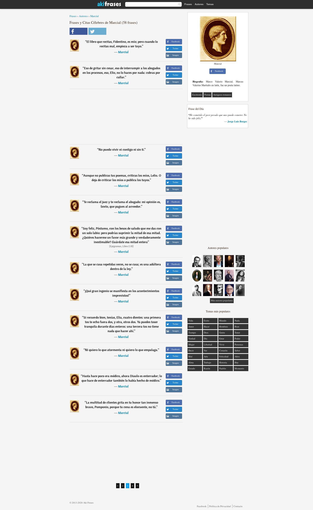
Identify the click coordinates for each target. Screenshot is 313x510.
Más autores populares (222, 300)
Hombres (223, 326)
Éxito (206, 320)
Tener (237, 332)
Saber (237, 350)
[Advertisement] (126, 116)
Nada (237, 320)
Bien (237, 326)
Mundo (222, 320)
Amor (191, 326)
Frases (188, 4)
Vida (190, 320)
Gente (222, 332)
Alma (191, 362)
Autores (199, 4)
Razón (207, 368)
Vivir (221, 344)
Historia (223, 362)
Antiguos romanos (222, 94)
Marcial (94, 16)
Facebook (201, 506)
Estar (221, 338)
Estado (191, 368)
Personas (239, 344)
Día (205, 338)
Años (237, 356)
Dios (206, 332)
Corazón (223, 350)
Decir (191, 350)
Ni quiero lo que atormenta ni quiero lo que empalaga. (121, 350)
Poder (237, 338)
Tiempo (192, 332)
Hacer (206, 326)
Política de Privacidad (220, 506)
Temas (210, 4)
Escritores (197, 94)
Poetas (207, 94)
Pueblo (222, 368)
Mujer (191, 344)
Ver (205, 350)
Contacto (238, 506)
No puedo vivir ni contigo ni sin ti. (121, 149)
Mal (190, 356)
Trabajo (207, 362)
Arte (206, 356)
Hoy (237, 362)
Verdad (191, 338)
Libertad (208, 344)
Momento (239, 368)
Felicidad (223, 356)
